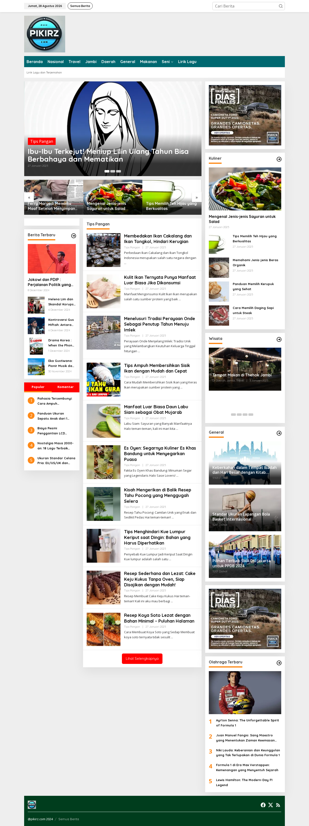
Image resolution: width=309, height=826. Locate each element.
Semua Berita (68, 819)
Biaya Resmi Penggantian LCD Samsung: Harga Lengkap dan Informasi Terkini (56, 431)
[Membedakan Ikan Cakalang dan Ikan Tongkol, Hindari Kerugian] (125, 263)
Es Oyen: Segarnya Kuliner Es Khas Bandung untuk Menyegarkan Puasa (160, 453)
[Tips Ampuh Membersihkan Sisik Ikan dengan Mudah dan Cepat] (181, 387)
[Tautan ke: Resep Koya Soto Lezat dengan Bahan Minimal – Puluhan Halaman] (103, 629)
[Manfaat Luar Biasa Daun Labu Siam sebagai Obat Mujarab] (177, 429)
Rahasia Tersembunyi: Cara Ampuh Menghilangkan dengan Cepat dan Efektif (56, 401)
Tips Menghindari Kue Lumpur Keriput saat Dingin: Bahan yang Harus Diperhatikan (157, 537)
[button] (281, 6)
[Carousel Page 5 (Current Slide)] (256, 414)
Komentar (65, 387)
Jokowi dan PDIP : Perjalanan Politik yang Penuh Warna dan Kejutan (49, 282)
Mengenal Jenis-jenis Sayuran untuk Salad (106, 206)
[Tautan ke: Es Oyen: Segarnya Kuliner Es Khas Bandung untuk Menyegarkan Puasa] (103, 461)
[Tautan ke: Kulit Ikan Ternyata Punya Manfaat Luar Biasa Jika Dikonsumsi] (103, 291)
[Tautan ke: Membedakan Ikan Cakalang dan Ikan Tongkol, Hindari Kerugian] (103, 249)
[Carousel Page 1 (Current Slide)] (107, 171)
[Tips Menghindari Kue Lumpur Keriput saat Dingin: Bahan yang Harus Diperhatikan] (170, 559)
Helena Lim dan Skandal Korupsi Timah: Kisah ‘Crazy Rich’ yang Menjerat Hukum (61, 302)
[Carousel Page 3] (118, 171)
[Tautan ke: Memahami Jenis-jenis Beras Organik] (219, 267)
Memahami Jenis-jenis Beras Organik (255, 262)
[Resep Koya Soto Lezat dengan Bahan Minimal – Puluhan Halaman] (172, 637)
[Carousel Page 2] (112, 171)
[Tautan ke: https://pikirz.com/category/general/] (279, 433)
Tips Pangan (41, 141)
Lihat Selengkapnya (142, 658)
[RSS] (278, 805)
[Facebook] (263, 805)
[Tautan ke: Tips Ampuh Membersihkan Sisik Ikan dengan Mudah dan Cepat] (103, 379)
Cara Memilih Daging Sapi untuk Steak (253, 310)
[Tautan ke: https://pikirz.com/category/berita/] (74, 236)
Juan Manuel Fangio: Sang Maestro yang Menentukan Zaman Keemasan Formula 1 (245, 738)
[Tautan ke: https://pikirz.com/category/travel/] (279, 339)
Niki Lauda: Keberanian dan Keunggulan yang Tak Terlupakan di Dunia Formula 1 (248, 752)
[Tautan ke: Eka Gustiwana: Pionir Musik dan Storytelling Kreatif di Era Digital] (36, 366)
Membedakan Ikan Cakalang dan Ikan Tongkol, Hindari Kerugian (158, 238)
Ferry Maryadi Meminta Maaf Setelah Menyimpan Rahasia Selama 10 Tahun (51, 206)
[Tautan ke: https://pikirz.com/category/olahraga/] (279, 663)
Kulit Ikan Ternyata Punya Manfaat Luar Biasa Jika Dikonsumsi (160, 280)
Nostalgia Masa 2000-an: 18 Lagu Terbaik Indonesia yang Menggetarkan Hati (55, 446)
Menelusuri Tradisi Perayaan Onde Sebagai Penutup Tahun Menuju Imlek (159, 324)
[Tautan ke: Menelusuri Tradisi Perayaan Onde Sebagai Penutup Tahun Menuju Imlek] (103, 332)
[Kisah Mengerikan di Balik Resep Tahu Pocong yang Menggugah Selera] (173, 517)
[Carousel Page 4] (250, 414)
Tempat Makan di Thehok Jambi (242, 375)
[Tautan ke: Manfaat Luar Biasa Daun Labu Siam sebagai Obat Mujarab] (103, 420)
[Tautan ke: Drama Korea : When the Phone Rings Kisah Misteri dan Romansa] (36, 345)
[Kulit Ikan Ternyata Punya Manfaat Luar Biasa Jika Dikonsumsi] (180, 299)
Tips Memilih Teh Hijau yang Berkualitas (171, 206)
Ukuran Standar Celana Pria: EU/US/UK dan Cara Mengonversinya (56, 461)
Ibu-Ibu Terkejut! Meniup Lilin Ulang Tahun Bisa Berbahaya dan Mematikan (108, 155)
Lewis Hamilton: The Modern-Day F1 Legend (244, 782)
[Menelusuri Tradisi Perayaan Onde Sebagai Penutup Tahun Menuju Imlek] (139, 351)
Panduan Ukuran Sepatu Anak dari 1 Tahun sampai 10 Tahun (56, 416)
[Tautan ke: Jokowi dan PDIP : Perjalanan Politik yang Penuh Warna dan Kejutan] (52, 258)
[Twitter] (270, 805)
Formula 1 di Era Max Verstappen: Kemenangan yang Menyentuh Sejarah (247, 767)
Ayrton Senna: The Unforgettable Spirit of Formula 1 (247, 722)
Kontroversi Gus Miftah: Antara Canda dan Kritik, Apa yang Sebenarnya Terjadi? (61, 322)
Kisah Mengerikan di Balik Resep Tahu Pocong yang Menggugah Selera (157, 495)
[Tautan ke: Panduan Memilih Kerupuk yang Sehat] (219, 291)
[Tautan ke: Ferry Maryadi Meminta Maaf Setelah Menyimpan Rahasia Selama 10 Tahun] (53, 197)
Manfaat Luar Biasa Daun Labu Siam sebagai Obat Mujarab (156, 409)
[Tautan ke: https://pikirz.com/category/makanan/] (279, 159)
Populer (38, 387)
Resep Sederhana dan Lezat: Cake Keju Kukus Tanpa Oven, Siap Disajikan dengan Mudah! (160, 579)
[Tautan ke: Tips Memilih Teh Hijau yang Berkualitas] (172, 197)
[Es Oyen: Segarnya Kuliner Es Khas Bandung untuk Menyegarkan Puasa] (177, 476)
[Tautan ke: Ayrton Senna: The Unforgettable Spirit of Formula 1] (245, 692)
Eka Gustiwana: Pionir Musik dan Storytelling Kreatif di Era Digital (61, 363)
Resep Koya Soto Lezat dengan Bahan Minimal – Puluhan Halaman (159, 618)
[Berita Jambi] (44, 33)
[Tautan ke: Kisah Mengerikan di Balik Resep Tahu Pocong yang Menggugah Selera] (103, 503)
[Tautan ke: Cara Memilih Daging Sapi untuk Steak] (219, 315)
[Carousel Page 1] (233, 414)
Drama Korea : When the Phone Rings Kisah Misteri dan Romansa (61, 343)
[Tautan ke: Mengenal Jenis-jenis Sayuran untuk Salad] (112, 197)
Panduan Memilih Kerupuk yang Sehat (253, 286)
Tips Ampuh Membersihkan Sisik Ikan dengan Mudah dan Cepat (157, 368)
